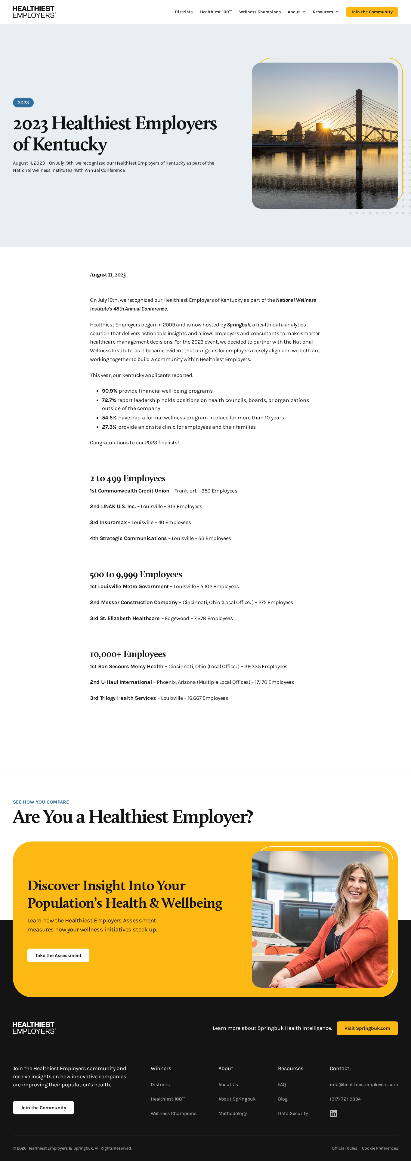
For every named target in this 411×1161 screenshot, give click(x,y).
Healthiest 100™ (216, 11)
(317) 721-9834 (345, 1099)
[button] (296, 12)
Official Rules (344, 1148)
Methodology (232, 1113)
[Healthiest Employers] (34, 11)
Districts (184, 11)
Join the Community (372, 11)
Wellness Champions (260, 11)
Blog (283, 1099)
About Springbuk (237, 1099)
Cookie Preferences (380, 1148)
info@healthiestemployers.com (364, 1084)
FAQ (282, 1084)
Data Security (293, 1113)
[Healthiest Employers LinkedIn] (333, 1113)
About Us (228, 1084)
